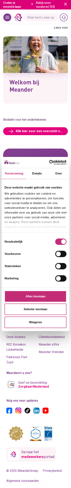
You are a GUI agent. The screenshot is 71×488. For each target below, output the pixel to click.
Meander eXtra (49, 344)
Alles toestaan (35, 296)
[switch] (60, 254)
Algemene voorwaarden (22, 481)
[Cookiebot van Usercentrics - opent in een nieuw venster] (50, 162)
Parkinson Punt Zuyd (16, 359)
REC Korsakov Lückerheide (16, 347)
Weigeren (35, 322)
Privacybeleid (52, 471)
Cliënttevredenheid (52, 337)
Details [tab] (37, 173)
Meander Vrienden (51, 352)
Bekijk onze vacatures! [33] (45, 4)
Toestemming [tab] (14, 173)
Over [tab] (58, 173)
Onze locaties (15, 337)
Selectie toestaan (36, 309)
